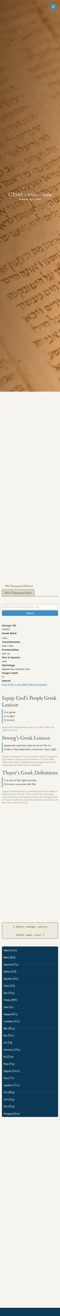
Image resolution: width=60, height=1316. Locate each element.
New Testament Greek (18, 593)
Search (30, 613)
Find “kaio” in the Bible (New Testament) (24, 684)
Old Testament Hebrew (19, 586)
